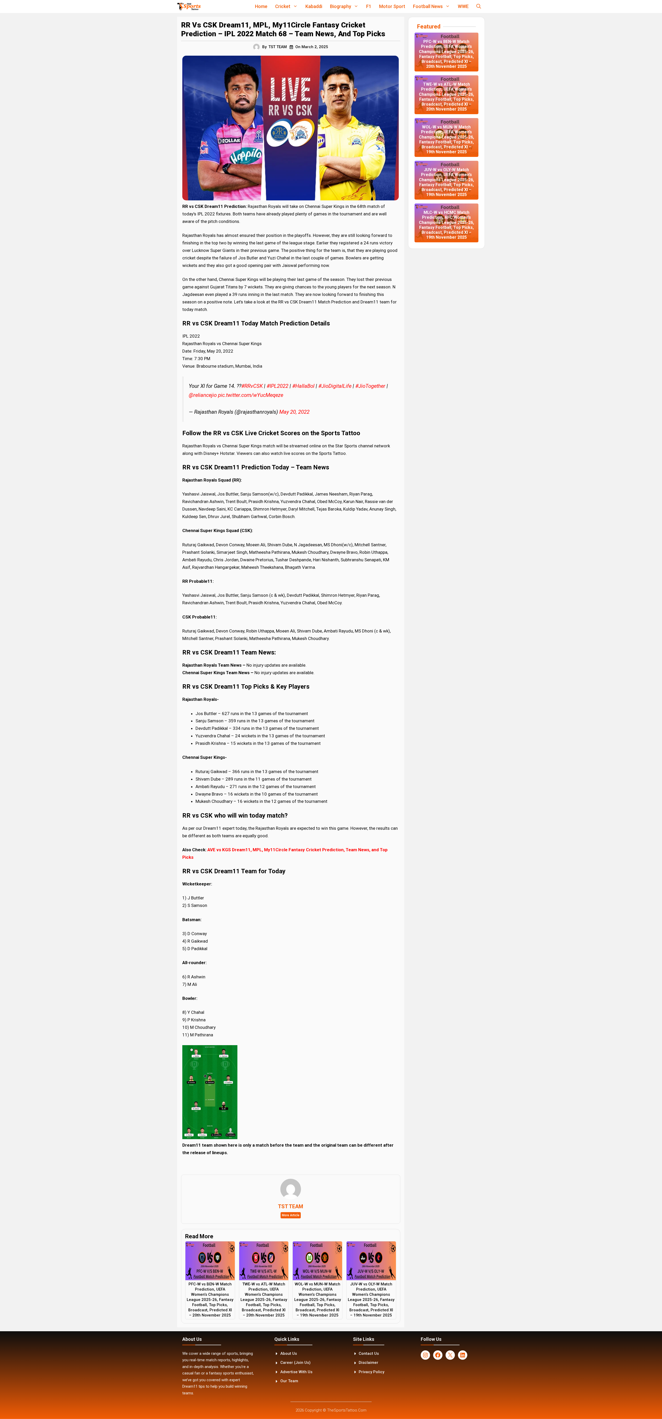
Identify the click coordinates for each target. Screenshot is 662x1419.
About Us (288, 1353)
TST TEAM (277, 47)
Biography (340, 6)
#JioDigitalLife (334, 386)
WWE (463, 6)
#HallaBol (303, 386)
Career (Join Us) (295, 1362)
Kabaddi (313, 6)
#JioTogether (370, 386)
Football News (428, 6)
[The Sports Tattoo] (189, 6)
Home (261, 6)
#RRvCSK (252, 386)
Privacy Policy (371, 1372)
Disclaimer (368, 1362)
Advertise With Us (296, 1372)
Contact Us (369, 1353)
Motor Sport (392, 6)
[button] (478, 6)
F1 (368, 6)
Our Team (289, 1381)
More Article (290, 1215)
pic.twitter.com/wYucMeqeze (250, 395)
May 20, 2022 (294, 412)
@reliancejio (203, 395)
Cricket (282, 6)
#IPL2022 (277, 386)
